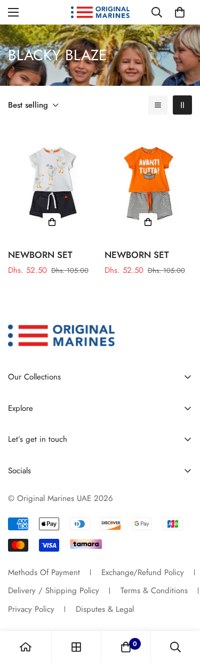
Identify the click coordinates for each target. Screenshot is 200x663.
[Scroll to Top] (180, 606)
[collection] (76, 647)
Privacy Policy (31, 609)
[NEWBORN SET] (52, 183)
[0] (179, 12)
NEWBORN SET (40, 254)
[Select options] (52, 222)
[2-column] (182, 105)
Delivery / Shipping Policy (53, 590)
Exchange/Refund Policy (142, 572)
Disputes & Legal (105, 609)
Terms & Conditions (154, 590)
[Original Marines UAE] (100, 12)
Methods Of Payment (44, 572)
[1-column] (157, 105)
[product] (25, 647)
